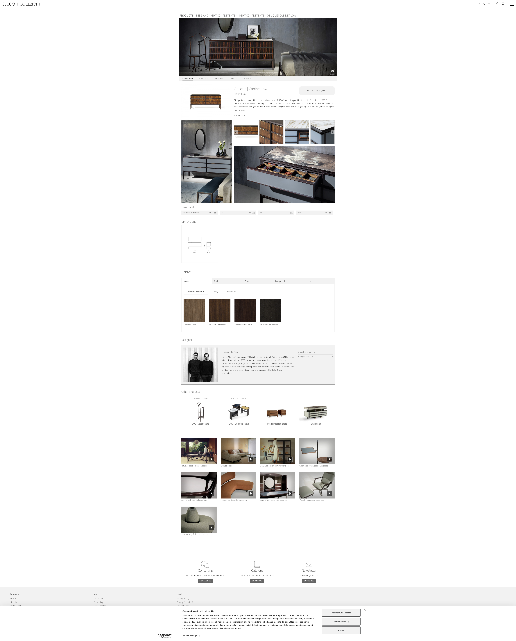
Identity (13, 602)
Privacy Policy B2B (185, 602)
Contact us (98, 598)
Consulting (98, 602)
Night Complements (251, 15)
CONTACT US (205, 581)
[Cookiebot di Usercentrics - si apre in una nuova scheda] (164, 636)
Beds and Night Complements (215, 15)
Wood (186, 281)
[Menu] (511, 4)
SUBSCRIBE (309, 581)
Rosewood (231, 291)
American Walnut (196, 291)
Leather (309, 281)
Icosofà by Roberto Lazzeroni (234, 500)
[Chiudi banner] (365, 610)
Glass (247, 281)
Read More (238, 115)
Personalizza (340, 621)
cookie (198, 615)
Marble (217, 281)
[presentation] (236, 132)
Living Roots (226, 465)
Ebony (215, 291)
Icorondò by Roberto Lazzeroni (195, 534)
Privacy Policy (183, 598)
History (13, 598)
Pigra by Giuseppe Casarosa (311, 500)
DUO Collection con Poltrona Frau (275, 465)
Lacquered (280, 281)
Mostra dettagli (189, 636)
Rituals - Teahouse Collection (194, 465)
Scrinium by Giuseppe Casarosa (274, 500)
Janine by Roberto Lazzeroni (194, 500)
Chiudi (341, 630)
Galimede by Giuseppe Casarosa (313, 465)
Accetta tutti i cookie (341, 613)
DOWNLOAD (257, 581)
